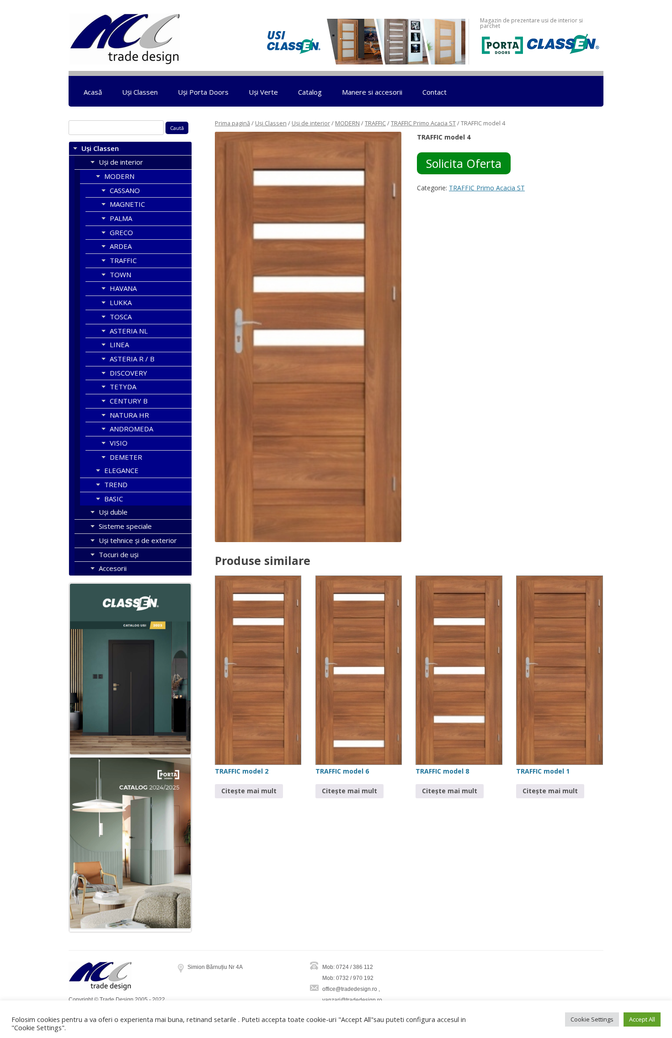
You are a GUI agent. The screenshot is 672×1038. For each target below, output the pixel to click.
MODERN (347, 123)
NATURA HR (129, 415)
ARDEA (121, 246)
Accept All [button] (642, 1019)
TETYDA (123, 386)
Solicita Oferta (463, 163)
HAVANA (123, 288)
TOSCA (121, 316)
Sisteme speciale (125, 526)
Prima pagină (232, 123)
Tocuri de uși (119, 554)
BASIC (113, 498)
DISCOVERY (128, 372)
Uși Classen (140, 92)
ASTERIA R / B (132, 358)
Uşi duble (113, 511)
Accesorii (113, 568)
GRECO (121, 232)
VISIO (119, 442)
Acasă (93, 92)
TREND (116, 484)
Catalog (310, 92)
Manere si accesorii (372, 92)
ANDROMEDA (131, 428)
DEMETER (126, 457)
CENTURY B (129, 400)
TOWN (120, 274)
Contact (434, 92)
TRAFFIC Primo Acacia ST (423, 123)
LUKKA (121, 302)
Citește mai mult (249, 790)
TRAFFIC (375, 123)
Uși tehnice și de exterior (138, 540)
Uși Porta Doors (203, 92)
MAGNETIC (127, 204)
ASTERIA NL (129, 330)
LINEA (119, 344)
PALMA (121, 218)
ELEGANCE (121, 470)
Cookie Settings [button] (592, 1019)
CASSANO (125, 190)
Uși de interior (311, 123)
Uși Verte (263, 92)
